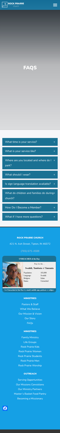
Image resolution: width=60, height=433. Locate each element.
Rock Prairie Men (30, 360)
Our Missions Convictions (30, 384)
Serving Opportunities (30, 380)
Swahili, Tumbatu (33, 268)
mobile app (35, 290)
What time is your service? (21, 142)
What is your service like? (20, 151)
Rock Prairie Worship (30, 365)
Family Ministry (30, 337)
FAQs (30, 323)
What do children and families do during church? (29, 195)
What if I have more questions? (24, 216)
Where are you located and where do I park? (28, 162)
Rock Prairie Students (30, 356)
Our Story (30, 318)
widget (51, 290)
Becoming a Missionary (30, 398)
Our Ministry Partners (30, 389)
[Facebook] (5, 408)
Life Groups (30, 342)
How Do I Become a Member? (23, 207)
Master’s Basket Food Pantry (30, 394)
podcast (43, 290)
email (28, 290)
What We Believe (30, 309)
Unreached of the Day (15, 290)
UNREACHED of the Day (29, 259)
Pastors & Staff (30, 304)
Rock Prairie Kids (30, 346)
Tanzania (49, 268)
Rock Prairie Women (30, 351)
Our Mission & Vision (30, 313)
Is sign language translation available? (28, 184)
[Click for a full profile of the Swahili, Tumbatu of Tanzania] (13, 274)
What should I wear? (17, 174)
